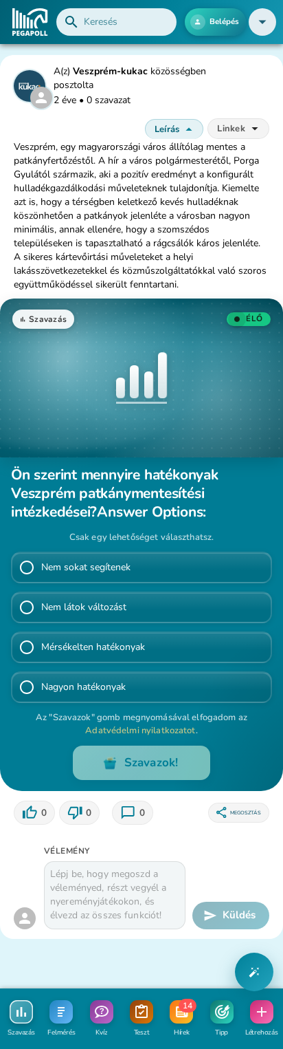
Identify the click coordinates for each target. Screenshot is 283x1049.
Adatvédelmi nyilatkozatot (140, 730)
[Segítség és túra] (254, 972)
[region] (34, 813)
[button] (262, 22)
